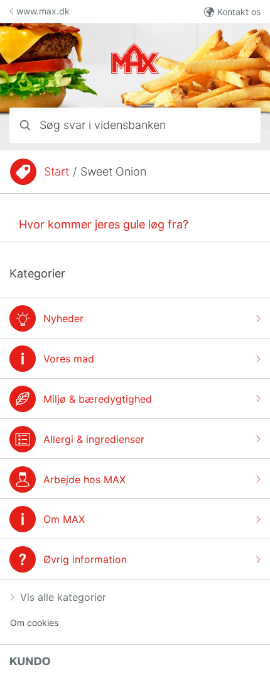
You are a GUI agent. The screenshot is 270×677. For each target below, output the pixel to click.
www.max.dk (43, 11)
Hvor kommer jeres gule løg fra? (103, 224)
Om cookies (34, 622)
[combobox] (135, 125)
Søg (236, 125)
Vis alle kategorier (63, 597)
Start (56, 171)
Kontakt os (239, 11)
